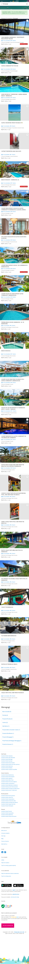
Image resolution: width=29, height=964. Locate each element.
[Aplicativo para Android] (7, 887)
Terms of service (5, 841)
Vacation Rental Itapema (6, 778)
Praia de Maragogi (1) (7, 737)
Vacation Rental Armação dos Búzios (9, 802)
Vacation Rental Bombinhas (7, 775)
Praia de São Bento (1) (8, 733)
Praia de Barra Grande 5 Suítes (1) (11, 729)
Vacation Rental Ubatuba (7, 756)
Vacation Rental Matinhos (7, 814)
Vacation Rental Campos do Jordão (9, 769)
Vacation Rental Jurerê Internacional (9, 786)
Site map (3, 836)
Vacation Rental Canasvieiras (7, 783)
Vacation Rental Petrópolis (7, 805)
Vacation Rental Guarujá (6, 761)
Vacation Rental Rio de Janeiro (8, 795)
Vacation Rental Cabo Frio (7, 797)
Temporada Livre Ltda (19, 932)
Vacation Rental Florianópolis (7, 776)
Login (13, 890)
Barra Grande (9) (6, 711)
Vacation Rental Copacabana (7, 799)
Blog (2, 838)
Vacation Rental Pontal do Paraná (8, 816)
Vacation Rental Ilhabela (6, 767)
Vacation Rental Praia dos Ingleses (9, 781)
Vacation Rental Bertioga (6, 759)
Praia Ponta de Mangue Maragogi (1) (11, 740)
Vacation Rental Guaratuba (7, 813)
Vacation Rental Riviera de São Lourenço (10, 764)
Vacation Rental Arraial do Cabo (8, 800)
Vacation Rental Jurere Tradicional (9, 790)
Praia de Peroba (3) (7, 719)
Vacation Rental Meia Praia (7, 780)
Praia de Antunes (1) (7, 744)
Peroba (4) (5, 715)
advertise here (15, 894)
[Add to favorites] (27, 21)
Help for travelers (5, 862)
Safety (2, 860)
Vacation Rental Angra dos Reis (8, 804)
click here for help (15, 897)
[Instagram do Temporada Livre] (5, 852)
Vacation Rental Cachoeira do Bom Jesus (10, 788)
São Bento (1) (5, 726)
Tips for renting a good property (8, 865)
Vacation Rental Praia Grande (8, 762)
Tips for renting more (6, 876)
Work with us (4, 844)
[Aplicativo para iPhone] (19, 887)
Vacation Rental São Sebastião (8, 757)
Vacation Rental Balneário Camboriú (9, 785)
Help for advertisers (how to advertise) (10, 873)
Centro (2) (5, 722)
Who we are (4, 830)
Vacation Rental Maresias (7, 766)
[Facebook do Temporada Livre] (2, 852)
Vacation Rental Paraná (6, 811)
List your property (5, 833)
